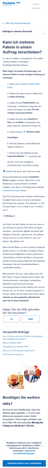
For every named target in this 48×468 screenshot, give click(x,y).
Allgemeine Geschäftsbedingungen (24, 452)
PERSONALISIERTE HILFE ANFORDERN (24, 463)
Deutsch (36, 4)
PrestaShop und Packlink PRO (15, 346)
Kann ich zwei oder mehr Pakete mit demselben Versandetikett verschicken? (23, 337)
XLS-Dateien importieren (13, 354)
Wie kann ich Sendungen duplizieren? (19, 350)
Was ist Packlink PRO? (12, 342)
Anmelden (35, 8)
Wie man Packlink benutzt (18, 23)
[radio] (11, 319)
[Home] (12, 3)
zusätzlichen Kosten (11, 190)
